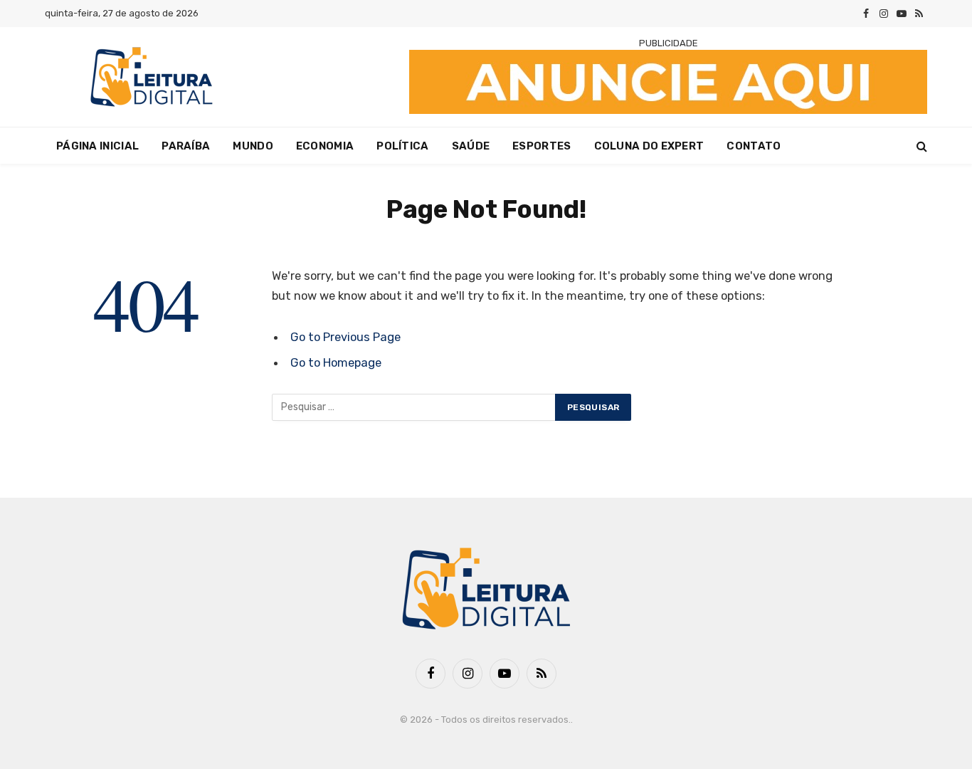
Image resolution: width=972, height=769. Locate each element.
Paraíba (186, 146)
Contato (754, 146)
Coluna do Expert (649, 146)
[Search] (920, 146)
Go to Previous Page (345, 337)
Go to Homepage (335, 362)
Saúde (471, 146)
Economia (325, 146)
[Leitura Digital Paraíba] (151, 77)
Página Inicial (97, 146)
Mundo (253, 146)
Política (402, 146)
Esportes (541, 146)
